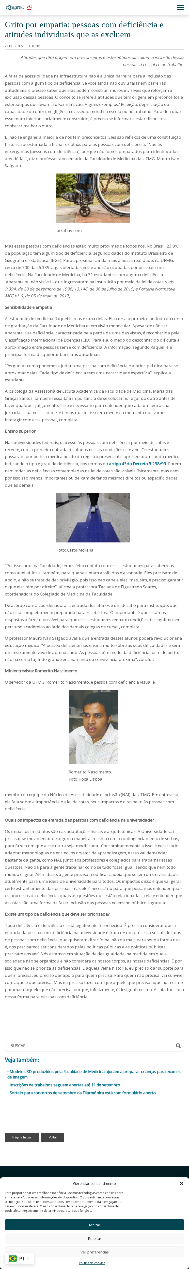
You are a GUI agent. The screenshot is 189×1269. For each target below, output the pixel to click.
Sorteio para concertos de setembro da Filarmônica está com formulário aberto (83, 1093)
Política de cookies (92, 1263)
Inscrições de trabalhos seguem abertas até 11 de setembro (65, 1085)
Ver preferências (94, 1252)
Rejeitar (94, 1238)
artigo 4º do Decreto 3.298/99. (138, 463)
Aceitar (94, 1224)
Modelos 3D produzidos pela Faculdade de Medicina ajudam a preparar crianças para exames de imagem (94, 1074)
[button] (181, 1183)
